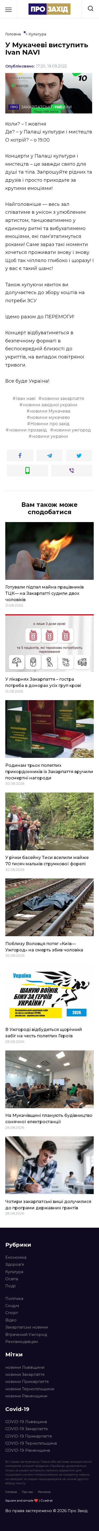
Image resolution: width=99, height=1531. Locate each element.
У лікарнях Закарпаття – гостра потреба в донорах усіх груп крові (43, 682)
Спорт (11, 1312)
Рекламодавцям (21, 1341)
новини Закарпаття (24, 1374)
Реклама (44, 1492)
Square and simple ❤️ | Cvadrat (29, 1500)
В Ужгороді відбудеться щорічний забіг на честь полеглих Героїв (43, 1032)
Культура (14, 1271)
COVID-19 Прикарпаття (28, 1436)
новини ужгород (72, 430)
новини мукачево (50, 417)
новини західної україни (50, 404)
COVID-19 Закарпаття (26, 1428)
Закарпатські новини (26, 1327)
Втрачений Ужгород (26, 1334)
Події (10, 1286)
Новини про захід (50, 423)
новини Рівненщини (26, 1396)
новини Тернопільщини (29, 1389)
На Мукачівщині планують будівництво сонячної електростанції (48, 1118)
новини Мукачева (50, 411)
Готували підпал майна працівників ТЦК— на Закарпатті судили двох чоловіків (44, 593)
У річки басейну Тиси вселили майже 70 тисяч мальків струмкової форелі (47, 860)
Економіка (15, 1257)
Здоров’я (14, 1264)
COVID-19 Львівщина (26, 1421)
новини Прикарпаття (27, 1381)
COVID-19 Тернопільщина (31, 1443)
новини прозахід (28, 430)
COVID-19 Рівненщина (27, 1450)
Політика (14, 1298)
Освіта (11, 1279)
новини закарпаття (63, 398)
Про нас (27, 1492)
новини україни (50, 436)
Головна (11, 1492)
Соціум (12, 1305)
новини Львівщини (24, 1367)
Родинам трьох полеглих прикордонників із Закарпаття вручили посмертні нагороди (49, 771)
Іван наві (25, 398)
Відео (11, 1320)
